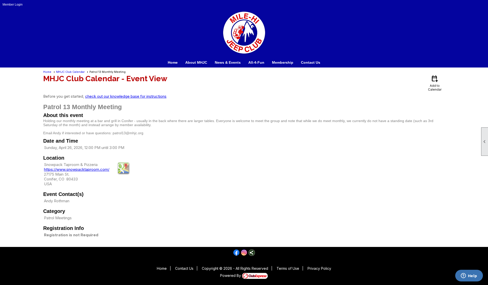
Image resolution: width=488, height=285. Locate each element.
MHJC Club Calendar (70, 72)
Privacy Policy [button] (319, 268)
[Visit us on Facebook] (236, 252)
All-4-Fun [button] (256, 62)
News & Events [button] (228, 62)
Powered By (231, 275)
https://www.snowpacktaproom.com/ (76, 169)
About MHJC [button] (196, 62)
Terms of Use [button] (288, 268)
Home (173, 62)
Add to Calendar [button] (434, 82)
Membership (282, 62)
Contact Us (310, 62)
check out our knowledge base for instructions (125, 96)
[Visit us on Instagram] (244, 252)
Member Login (13, 4)
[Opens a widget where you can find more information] (469, 276)
